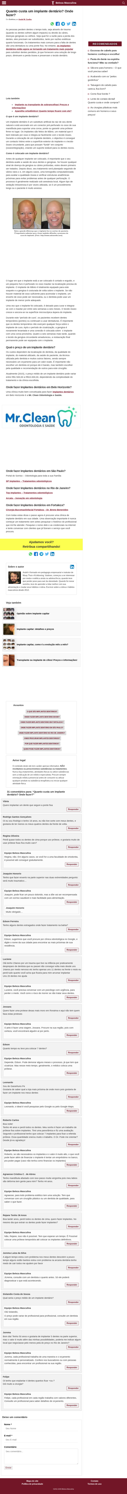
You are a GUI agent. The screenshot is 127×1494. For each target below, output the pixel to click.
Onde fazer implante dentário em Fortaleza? (42, 722)
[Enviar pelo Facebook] (58, 24)
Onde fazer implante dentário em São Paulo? (42, 728)
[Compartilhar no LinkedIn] (74, 24)
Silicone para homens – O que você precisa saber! (104, 69)
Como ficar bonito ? (100, 93)
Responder (73, 809)
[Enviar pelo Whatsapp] (52, 24)
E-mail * (8, 1435)
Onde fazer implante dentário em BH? (42, 717)
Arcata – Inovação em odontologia (24, 498)
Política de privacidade (32, 1484)
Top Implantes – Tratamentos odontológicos (29, 493)
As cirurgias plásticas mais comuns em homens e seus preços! (102, 111)
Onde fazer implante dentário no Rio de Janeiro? (42, 733)
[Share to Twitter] (69, 24)
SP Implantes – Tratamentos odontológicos (29, 481)
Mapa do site (32, 1481)
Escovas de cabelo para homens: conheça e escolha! (104, 52)
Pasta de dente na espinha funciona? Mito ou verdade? (103, 61)
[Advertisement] (41, 76)
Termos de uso (95, 1484)
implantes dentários (63, 392)
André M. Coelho (25, 19)
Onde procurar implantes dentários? (42, 738)
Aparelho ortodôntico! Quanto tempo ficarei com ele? (43, 111)
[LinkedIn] (72, 567)
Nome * (8, 1424)
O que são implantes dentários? (42, 712)
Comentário (10, 1447)
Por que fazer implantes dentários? (42, 744)
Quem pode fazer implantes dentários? (42, 749)
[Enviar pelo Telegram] (63, 24)
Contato (94, 1481)
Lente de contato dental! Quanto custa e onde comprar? (104, 100)
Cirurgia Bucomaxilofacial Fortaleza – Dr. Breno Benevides (37, 510)
